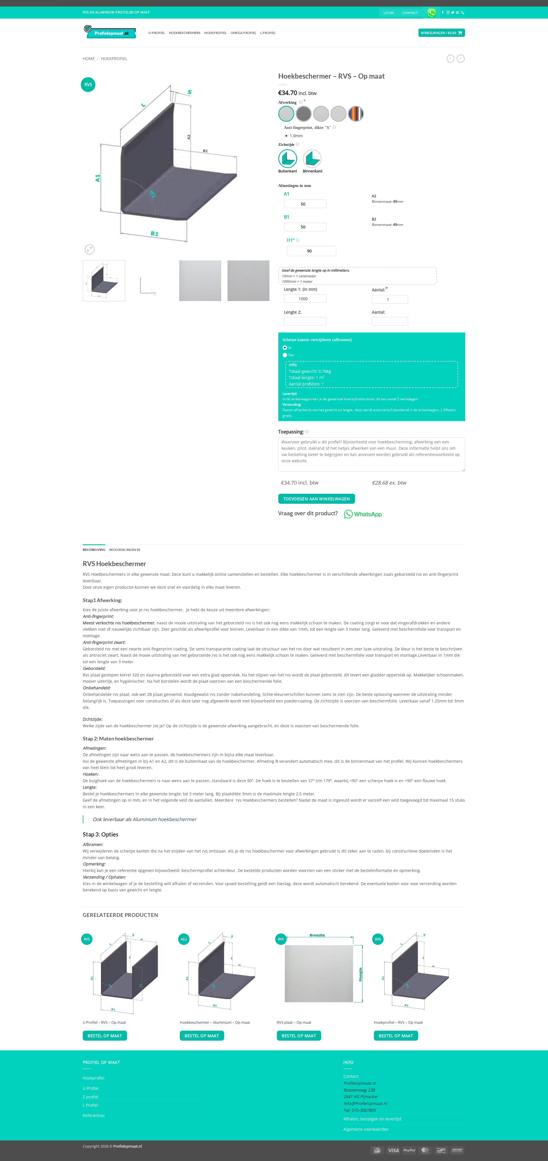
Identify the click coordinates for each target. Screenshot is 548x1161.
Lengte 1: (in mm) (300, 289)
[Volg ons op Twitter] (452, 12)
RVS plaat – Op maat (294, 1022)
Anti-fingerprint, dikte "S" (307, 128)
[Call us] (462, 12)
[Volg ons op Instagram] (448, 12)
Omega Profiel (243, 33)
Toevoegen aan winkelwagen (316, 498)
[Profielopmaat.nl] (111, 32)
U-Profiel (156, 33)
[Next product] (451, 59)
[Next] (259, 162)
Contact (410, 13)
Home (89, 58)
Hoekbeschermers (184, 33)
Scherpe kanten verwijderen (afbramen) (317, 340)
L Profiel (268, 33)
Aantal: (378, 289)
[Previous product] (461, 59)
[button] (388, 13)
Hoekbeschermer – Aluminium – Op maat (215, 1022)
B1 (286, 217)
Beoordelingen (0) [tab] (124, 549)
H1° (291, 240)
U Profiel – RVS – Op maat (104, 1022)
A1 (286, 194)
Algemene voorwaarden (366, 1129)
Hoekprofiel (215, 33)
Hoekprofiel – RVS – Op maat (398, 1022)
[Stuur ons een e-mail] (457, 12)
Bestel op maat (105, 1035)
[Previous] (93, 162)
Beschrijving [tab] (94, 549)
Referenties (94, 1115)
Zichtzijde (286, 145)
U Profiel (91, 1088)
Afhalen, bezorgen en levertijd (372, 1119)
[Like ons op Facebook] (442, 12)
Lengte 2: (292, 312)
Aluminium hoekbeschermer (164, 819)
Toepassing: (291, 432)
